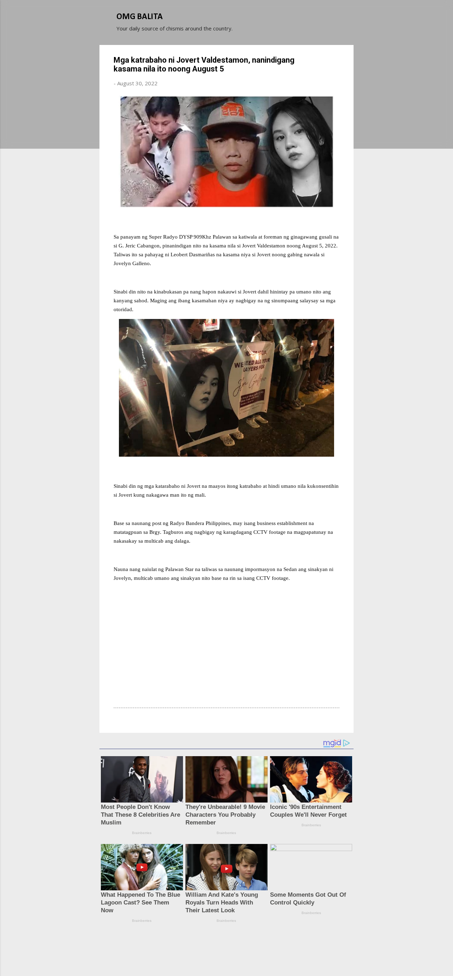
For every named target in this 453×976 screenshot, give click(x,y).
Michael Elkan (243, 957)
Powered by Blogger (231, 943)
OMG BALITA (139, 17)
